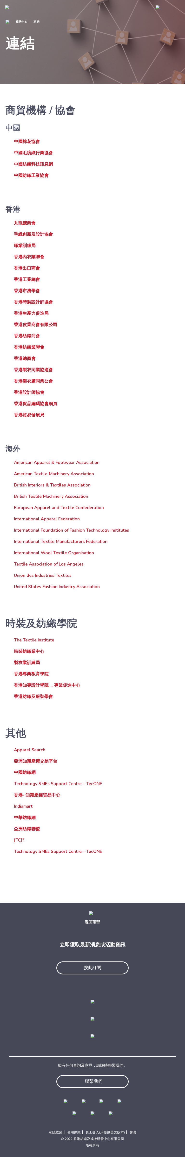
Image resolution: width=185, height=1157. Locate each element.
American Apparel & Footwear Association (56, 462)
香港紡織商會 (27, 336)
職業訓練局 (25, 245)
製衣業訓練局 (27, 662)
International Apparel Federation (47, 519)
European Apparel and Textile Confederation (59, 508)
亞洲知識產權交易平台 (35, 761)
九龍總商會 (25, 223)
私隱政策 (55, 1132)
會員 (133, 1132)
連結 (36, 22)
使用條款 (74, 1132)
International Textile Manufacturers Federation (60, 541)
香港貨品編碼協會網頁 (35, 403)
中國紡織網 (25, 772)
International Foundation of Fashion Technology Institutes (71, 530)
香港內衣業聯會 (29, 257)
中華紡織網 (25, 817)
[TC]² (19, 840)
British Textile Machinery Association (51, 496)
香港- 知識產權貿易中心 (37, 795)
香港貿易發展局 (29, 415)
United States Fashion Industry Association (57, 587)
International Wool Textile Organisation (54, 553)
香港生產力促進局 (31, 313)
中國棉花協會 (27, 141)
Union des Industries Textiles (43, 575)
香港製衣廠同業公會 (33, 381)
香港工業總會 (27, 279)
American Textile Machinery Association (54, 474)
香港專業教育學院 (31, 674)
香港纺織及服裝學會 (33, 696)
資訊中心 (21, 22)
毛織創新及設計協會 (33, 234)
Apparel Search (29, 750)
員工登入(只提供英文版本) (105, 1132)
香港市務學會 (27, 291)
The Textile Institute (34, 640)
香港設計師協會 (29, 392)
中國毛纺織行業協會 (33, 153)
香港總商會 (25, 358)
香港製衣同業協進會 (33, 370)
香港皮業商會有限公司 (35, 324)
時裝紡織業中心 (29, 651)
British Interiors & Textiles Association (52, 485)
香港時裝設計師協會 (33, 302)
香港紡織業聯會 (29, 347)
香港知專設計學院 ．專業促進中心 (47, 685)
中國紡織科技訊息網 (33, 164)
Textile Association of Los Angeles (49, 564)
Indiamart (23, 806)
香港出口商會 (27, 268)
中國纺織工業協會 (31, 175)
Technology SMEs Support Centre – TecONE (58, 784)
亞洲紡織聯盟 (27, 829)
